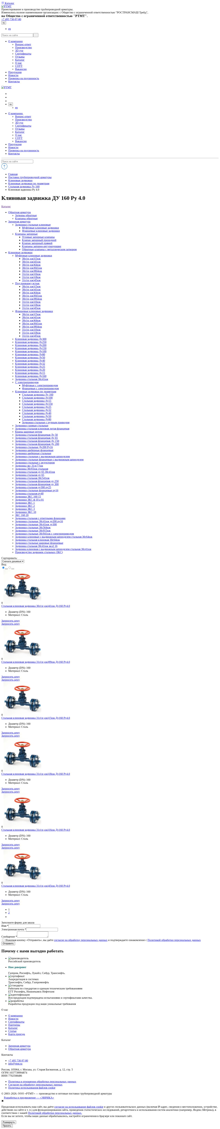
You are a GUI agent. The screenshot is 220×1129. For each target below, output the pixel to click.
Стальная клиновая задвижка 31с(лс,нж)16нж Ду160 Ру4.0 (35, 829)
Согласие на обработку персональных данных (35, 1084)
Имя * (4, 925)
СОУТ (19, 138)
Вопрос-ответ (23, 116)
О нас (18, 135)
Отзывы (20, 128)
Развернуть (9, 1122)
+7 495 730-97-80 (11, 19)
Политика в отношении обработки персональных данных (42, 1081)
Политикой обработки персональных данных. (55, 1112)
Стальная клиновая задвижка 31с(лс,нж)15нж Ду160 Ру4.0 (35, 717)
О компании (15, 113)
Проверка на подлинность (23, 150)
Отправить (8, 943)
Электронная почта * (13, 929)
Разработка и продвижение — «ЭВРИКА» (29, 1097)
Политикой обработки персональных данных (174, 940)
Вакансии (21, 141)
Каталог (9, 3)
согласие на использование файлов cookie (78, 1106)
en (9, 28)
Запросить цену (10, 620)
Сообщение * (9, 936)
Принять (7, 1126)
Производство (23, 119)
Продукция (14, 144)
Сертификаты (23, 125)
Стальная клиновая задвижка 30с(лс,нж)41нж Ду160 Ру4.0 (35, 606)
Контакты (14, 153)
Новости (13, 147)
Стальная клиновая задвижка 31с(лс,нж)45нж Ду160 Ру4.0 (35, 885)
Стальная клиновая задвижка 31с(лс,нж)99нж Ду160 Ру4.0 (35, 661)
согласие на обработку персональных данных (80, 940)
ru (4, 22)
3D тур (19, 122)
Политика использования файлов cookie (31, 1087)
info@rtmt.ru (15, 1063)
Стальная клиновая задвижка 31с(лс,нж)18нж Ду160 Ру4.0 (35, 773)
